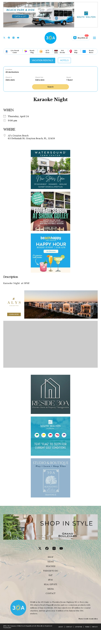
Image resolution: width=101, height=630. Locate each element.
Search (50, 87)
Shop (50, 557)
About (60, 627)
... (20, 80)
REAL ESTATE (50, 584)
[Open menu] (94, 38)
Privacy (95, 627)
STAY (50, 580)
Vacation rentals (42, 60)
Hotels (64, 60)
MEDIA (50, 589)
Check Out (39, 77)
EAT (50, 575)
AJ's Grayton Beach (18, 135)
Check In (9, 77)
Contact (50, 593)
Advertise (78, 627)
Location (9, 69)
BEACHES (50, 566)
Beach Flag (32, 51)
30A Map (75, 51)
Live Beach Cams (15, 51)
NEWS (50, 562)
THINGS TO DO (50, 571)
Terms (87, 627)
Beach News (91, 51)
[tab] (42, 60)
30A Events (62, 51)
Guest (68, 77)
